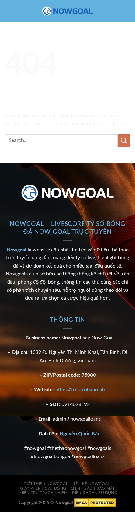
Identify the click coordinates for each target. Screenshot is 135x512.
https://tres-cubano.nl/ (80, 389)
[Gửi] (124, 140)
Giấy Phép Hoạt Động (43, 488)
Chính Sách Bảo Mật (93, 488)
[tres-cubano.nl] (67, 11)
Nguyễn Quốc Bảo (80, 433)
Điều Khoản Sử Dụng (94, 493)
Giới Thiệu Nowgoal (46, 484)
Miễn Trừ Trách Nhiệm (43, 493)
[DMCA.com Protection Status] (95, 502)
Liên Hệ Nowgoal (91, 484)
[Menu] (8, 11)
